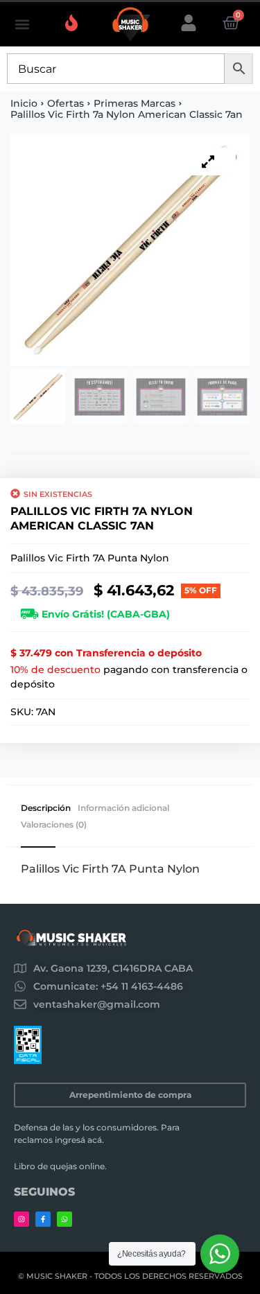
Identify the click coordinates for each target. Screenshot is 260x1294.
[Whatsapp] (64, 1219)
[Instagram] (21, 1219)
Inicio (23, 103)
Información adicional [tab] (123, 808)
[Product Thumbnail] (208, 161)
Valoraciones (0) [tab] (54, 825)
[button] (21, 24)
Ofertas (65, 103)
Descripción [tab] (46, 808)
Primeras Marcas (134, 103)
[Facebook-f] (43, 1219)
